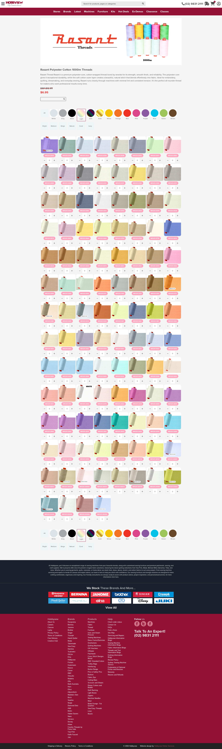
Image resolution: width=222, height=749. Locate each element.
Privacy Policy (53, 633)
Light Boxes (92, 693)
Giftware (91, 651)
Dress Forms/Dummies (96, 640)
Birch (70, 697)
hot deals (123, 11)
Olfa (69, 681)
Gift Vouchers (93, 648)
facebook (137, 623)
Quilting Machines (94, 646)
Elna (69, 657)
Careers (50, 625)
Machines (91, 622)
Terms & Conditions (55, 635)
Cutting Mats (92, 680)
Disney (70, 722)
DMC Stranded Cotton (96, 661)
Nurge (70, 703)
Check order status (115, 622)
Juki (69, 737)
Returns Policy (70, 746)
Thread (90, 627)
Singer (70, 633)
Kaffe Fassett (73, 735)
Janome (71, 627)
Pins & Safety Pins (95, 672)
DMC (69, 673)
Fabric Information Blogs (117, 648)
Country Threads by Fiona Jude (75, 728)
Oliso (70, 689)
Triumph (71, 635)
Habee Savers (73, 714)
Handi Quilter (72, 638)
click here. (115, 577)
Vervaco (71, 719)
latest (77, 11)
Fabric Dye (92, 677)
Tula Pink (71, 732)
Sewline (70, 700)
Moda (70, 641)
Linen (90, 711)
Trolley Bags (92, 664)
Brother (70, 630)
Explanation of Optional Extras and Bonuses (116, 668)
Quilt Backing (93, 690)
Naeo (70, 716)
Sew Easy (71, 646)
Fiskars (70, 662)
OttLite (70, 654)
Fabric (90, 625)
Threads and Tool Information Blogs (114, 651)
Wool (89, 701)
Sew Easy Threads (95, 708)
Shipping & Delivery (55, 746)
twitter (143, 623)
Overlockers (92, 643)
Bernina (70, 625)
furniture (103, 11)
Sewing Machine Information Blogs (114, 644)
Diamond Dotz (73, 706)
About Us (51, 622)
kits (113, 11)
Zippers (90, 696)
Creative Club (53, 641)
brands (67, 11)
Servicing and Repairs (116, 635)
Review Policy (113, 660)
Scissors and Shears (95, 683)
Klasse (70, 668)
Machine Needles (94, 698)
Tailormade (72, 644)
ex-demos (137, 11)
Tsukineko (71, 652)
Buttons (91, 675)
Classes (51, 627)
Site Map (111, 633)
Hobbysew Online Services (164, 746)
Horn (69, 687)
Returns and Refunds (115, 675)
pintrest (150, 623)
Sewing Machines (94, 637)
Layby (50, 630)
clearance (151, 11)
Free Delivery (53, 638)
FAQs (110, 627)
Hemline (71, 649)
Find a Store (112, 630)
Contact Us (112, 625)
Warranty (111, 672)
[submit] (143, 3)
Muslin (90, 714)
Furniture (91, 630)
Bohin (70, 711)
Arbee (70, 724)
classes (164, 11)
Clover (70, 670)
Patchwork (92, 654)
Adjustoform (72, 692)
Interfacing (92, 667)
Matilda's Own (73, 695)
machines (89, 11)
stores (56, 11)
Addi (69, 708)
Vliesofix (71, 676)
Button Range (93, 669)
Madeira (71, 679)
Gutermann (72, 665)
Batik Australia (73, 684)
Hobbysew (71, 660)
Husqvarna (72, 622)
